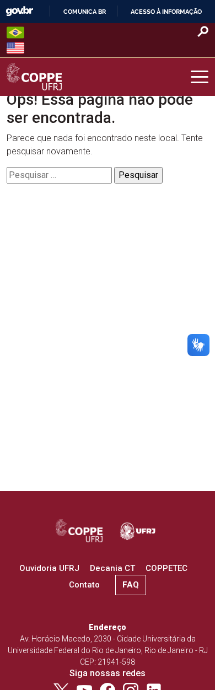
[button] (199, 77)
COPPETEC (166, 568)
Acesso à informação (166, 11)
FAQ (130, 585)
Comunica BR (84, 11)
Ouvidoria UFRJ (49, 568)
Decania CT (112, 568)
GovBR (19, 11)
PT (15, 32)
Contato (84, 585)
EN (15, 48)
